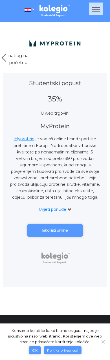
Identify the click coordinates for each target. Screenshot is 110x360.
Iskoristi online (55, 230)
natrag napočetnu (18, 59)
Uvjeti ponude (53, 209)
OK (35, 350)
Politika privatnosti (62, 350)
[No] (103, 342)
